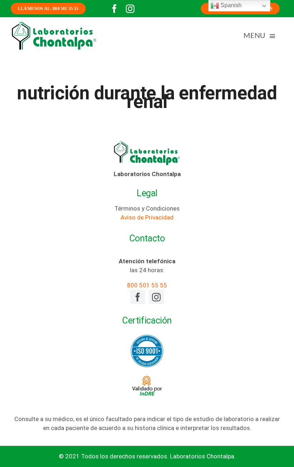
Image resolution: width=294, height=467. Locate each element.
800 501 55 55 (147, 285)
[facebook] (114, 8)
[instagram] (130, 8)
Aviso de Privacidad (147, 217)
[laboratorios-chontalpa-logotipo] (54, 23)
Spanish (230, 5)
